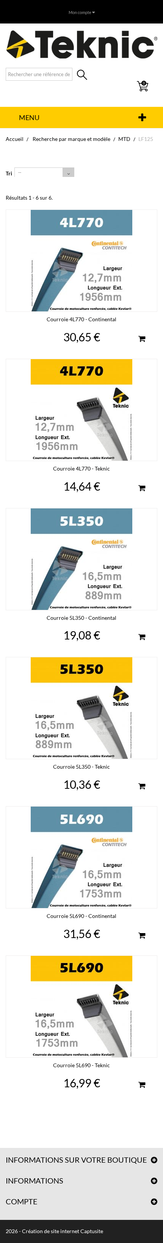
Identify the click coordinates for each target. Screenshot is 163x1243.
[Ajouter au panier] (142, 340)
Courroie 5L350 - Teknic (81, 766)
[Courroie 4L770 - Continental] (81, 260)
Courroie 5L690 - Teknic (81, 1065)
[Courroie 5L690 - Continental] (81, 857)
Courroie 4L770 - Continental (81, 319)
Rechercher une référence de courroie (82, 75)
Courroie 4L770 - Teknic (81, 468)
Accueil (15, 139)
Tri (9, 173)
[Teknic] (81, 44)
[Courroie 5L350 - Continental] (81, 559)
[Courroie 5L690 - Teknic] (81, 1006)
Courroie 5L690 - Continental (81, 916)
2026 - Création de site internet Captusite (54, 1231)
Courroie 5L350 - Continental (81, 617)
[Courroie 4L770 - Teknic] (81, 410)
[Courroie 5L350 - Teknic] (81, 708)
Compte (22, 1201)
